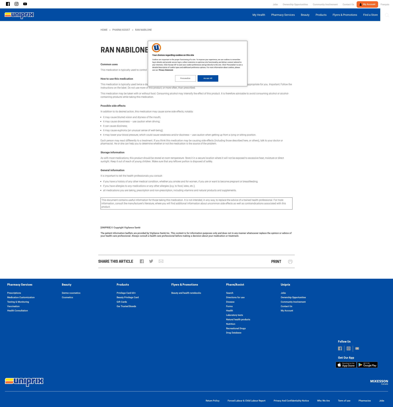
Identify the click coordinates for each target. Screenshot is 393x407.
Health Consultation (17, 310)
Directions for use (235, 297)
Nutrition (230, 324)
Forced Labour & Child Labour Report (246, 400)
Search (229, 293)
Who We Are (323, 400)
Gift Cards (122, 301)
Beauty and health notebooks (186, 293)
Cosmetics (67, 297)
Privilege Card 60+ (126, 293)
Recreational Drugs (236, 328)
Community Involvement (325, 4)
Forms (229, 306)
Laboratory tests (234, 315)
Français (385, 4)
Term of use (344, 400)
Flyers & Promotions (184, 285)
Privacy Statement (166, 70)
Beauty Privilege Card (128, 297)
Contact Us (348, 4)
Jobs (275, 4)
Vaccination (13, 306)
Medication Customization (21, 297)
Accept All (208, 78)
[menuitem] (259, 15)
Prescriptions (14, 293)
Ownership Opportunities (295, 4)
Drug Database (233, 332)
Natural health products (238, 319)
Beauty (66, 285)
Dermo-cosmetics (71, 293)
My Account (368, 4)
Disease (230, 301)
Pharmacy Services (19, 285)
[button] (8, 4)
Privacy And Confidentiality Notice (291, 400)
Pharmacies (365, 400)
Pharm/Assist (121, 29)
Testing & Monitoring (18, 301)
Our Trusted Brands (126, 306)
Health (229, 310)
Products (123, 285)
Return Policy (212, 400)
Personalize (185, 78)
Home (104, 29)
